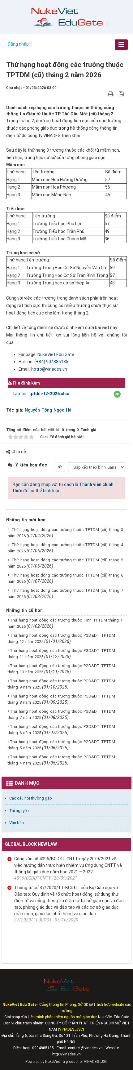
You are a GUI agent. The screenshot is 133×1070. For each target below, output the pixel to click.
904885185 (57, 361)
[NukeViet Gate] (66, 16)
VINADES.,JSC (96, 1061)
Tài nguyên (19, 810)
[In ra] (111, 93)
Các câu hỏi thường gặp (30, 798)
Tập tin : (40, 393)
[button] (117, 394)
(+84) (40, 361)
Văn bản (16, 822)
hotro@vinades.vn (49, 369)
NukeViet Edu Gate (55, 354)
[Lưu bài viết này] (122, 93)
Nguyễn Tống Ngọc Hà (48, 410)
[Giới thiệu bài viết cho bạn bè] (103, 93)
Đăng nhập (18, 44)
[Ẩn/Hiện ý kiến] (60, 466)
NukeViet (52, 1061)
